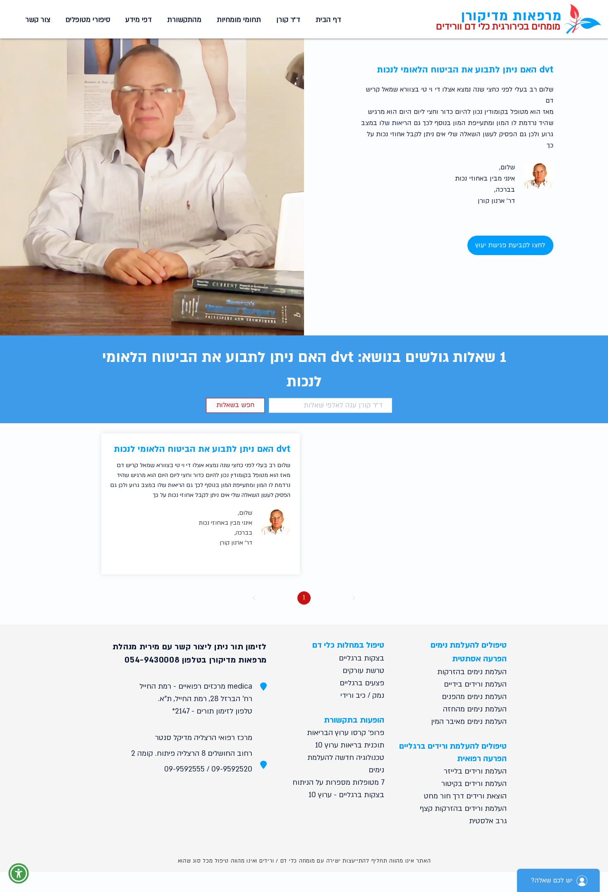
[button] (237, 20)
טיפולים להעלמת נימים (469, 645)
